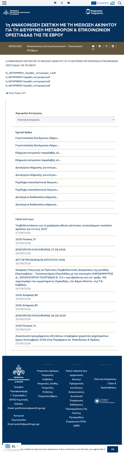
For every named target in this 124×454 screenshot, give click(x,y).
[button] (119, 3)
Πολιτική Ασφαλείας (105, 379)
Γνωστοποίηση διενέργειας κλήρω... (37, 138)
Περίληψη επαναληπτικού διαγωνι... (37, 182)
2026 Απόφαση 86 (26, 295)
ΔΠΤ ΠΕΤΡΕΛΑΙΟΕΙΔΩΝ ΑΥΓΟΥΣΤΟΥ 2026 (40, 259)
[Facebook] (55, 3)
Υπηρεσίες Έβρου (47, 396)
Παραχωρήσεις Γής (76, 408)
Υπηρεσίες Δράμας (48, 370)
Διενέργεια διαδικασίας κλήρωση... (36, 197)
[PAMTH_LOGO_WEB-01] (16, 12)
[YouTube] (68, 3)
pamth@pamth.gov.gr (27, 424)
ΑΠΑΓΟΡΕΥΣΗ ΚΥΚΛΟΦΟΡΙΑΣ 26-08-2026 (40, 315)
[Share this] (100, 46)
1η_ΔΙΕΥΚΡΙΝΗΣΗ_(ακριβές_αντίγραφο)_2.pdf (30, 73)
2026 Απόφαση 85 (26, 305)
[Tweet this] (106, 46)
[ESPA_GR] (103, 3)
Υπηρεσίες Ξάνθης (47, 383)
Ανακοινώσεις (76, 392)
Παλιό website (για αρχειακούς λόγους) (76, 375)
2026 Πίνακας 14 (25, 325)
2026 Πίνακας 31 (25, 239)
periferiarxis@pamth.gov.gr (30, 408)
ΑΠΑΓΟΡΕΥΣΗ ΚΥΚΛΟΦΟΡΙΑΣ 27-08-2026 (40, 249)
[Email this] (93, 46)
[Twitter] (62, 3)
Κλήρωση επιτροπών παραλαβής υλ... (38, 152)
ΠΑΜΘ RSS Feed (24, 219)
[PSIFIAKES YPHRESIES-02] (95, 12)
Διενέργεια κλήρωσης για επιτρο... (36, 167)
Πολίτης (76, 413)
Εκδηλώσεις (76, 404)
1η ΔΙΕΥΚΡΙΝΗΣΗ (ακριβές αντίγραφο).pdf (27, 77)
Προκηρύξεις (76, 417)
